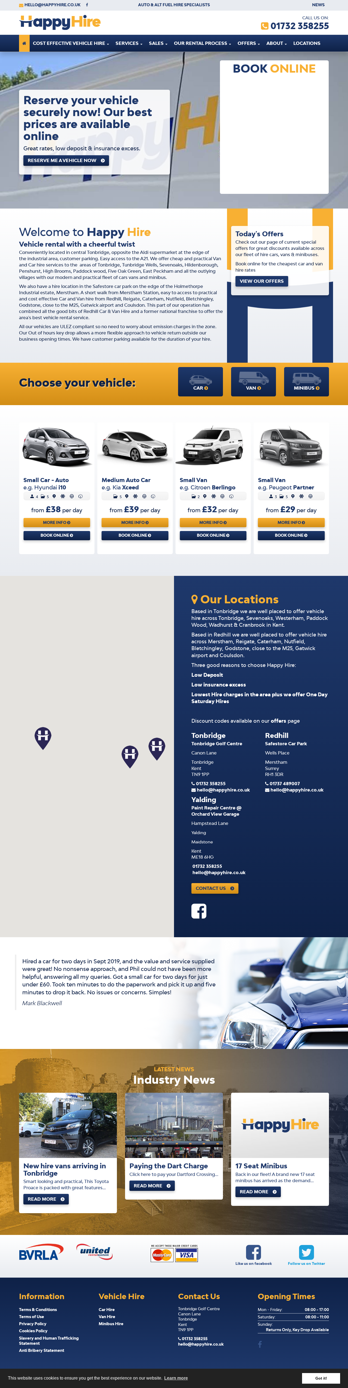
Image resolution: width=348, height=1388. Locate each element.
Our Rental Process (201, 43)
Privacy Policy (32, 1323)
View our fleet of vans (58, 164)
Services (128, 43)
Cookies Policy (33, 1330)
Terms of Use (31, 1316)
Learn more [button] (176, 1378)
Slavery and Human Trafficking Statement (49, 1341)
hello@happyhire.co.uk (52, 4)
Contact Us (211, 888)
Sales (157, 43)
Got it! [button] (321, 1378)
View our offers (262, 281)
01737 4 (285, 783)
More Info (55, 522)
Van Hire (107, 1316)
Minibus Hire (111, 1323)
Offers (247, 43)
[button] (130, 757)
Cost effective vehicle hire (69, 43)
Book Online (55, 535)
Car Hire (107, 1309)
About (275, 43)
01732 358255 (211, 783)
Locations (307, 43)
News (318, 4)
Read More (42, 1199)
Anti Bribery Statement (41, 1350)
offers (278, 721)
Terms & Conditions (38, 1309)
